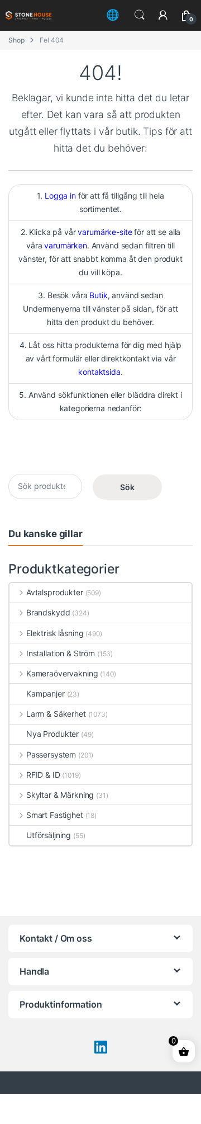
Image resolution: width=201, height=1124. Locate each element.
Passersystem (51, 754)
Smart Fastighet (54, 815)
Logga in (60, 195)
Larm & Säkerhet (56, 713)
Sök (127, 487)
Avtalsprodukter (54, 592)
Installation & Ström (60, 653)
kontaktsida (99, 372)
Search (139, 15)
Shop (16, 40)
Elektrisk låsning (54, 633)
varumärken (65, 245)
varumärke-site (105, 232)
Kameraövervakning (62, 673)
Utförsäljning (48, 835)
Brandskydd (48, 612)
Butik (98, 295)
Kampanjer (45, 693)
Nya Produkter (52, 734)
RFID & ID (43, 774)
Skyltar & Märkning (60, 795)
